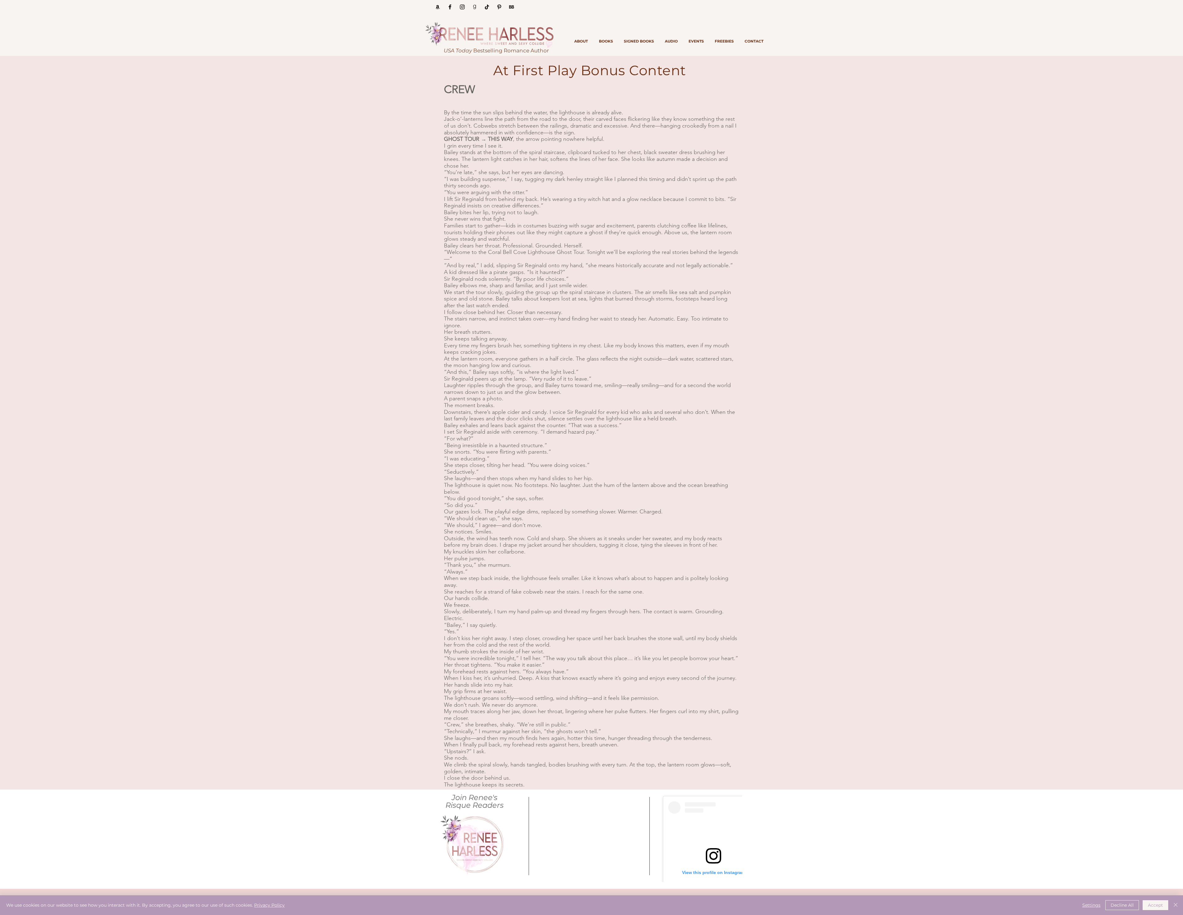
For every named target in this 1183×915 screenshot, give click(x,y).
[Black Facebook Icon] (450, 7)
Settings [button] (1091, 905)
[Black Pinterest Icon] (499, 7)
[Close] (1175, 905)
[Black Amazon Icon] (437, 7)
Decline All (1122, 905)
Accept (1155, 905)
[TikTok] (487, 7)
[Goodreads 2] (474, 7)
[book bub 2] (511, 7)
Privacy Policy (269, 905)
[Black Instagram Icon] (462, 7)
